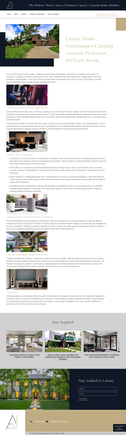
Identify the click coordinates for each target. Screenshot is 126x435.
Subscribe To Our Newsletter (120, 427)
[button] (7, 342)
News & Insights (53, 14)
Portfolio (24, 14)
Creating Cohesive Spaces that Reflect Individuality (24, 356)
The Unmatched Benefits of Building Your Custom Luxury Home (101, 356)
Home (9, 14)
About (16, 14)
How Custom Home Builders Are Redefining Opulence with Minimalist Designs (63, 357)
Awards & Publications (37, 14)
